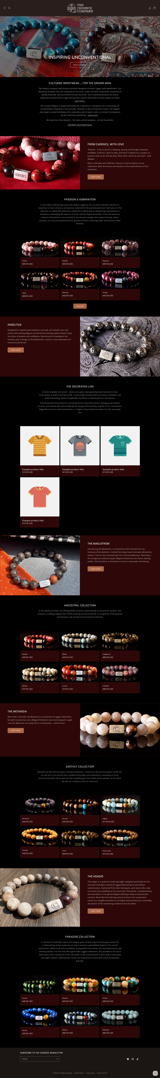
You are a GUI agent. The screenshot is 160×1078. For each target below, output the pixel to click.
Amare (24, 261)
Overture (106, 1030)
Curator (25, 850)
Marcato (65, 293)
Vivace (105, 998)
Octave (24, 1030)
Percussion (107, 851)
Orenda (65, 998)
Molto (64, 654)
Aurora (24, 998)
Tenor (24, 293)
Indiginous (106, 654)
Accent (65, 819)
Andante (106, 686)
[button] (4, 8)
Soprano (106, 261)
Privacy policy (90, 1073)
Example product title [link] (33, 469)
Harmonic (25, 819)
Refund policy (79, 1073)
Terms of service (102, 1073)
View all (80, 306)
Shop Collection (80, 65)
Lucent (64, 686)
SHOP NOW (96, 177)
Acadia (105, 293)
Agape (105, 819)
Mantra (25, 686)
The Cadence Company (65, 1073)
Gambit (65, 261)
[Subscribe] (56, 1058)
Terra (64, 851)
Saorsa (64, 1030)
